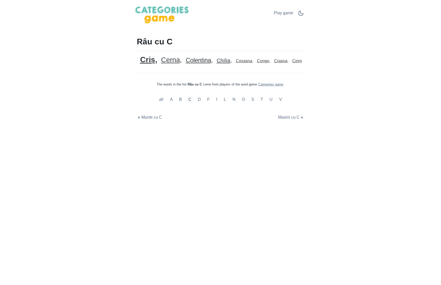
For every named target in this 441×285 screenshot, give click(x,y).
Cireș (297, 61)
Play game (283, 13)
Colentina (198, 60)
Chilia (223, 60)
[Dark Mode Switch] (301, 15)
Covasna (244, 61)
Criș (147, 59)
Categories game (270, 84)
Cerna (170, 60)
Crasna (280, 61)
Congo (263, 61)
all (161, 99)
